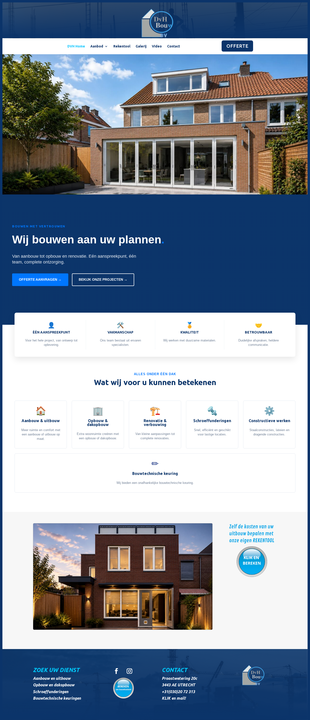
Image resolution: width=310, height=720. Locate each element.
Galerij (141, 46)
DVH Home (76, 46)
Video (157, 46)
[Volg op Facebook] (116, 671)
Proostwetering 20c (179, 678)
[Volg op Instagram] (129, 671)
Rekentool (121, 46)
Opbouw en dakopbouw (53, 685)
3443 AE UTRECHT (178, 685)
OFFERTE (237, 46)
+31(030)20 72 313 (178, 691)
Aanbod (96, 46)
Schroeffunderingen (50, 691)
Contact (173, 46)
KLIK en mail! (174, 698)
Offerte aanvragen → (40, 279)
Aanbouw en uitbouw (51, 678)
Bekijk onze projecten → (103, 279)
